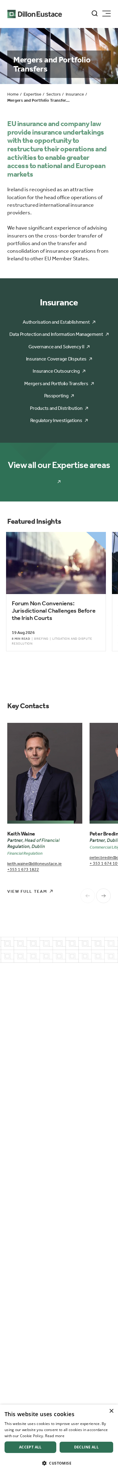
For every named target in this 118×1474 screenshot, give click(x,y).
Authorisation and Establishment (56, 322)
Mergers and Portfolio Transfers (56, 383)
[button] (59, 1463)
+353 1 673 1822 (23, 869)
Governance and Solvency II (56, 347)
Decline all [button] (86, 1447)
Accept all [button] (30, 1447)
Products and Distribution (56, 408)
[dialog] (59, 1439)
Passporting (56, 396)
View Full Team (27, 891)
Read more (54, 1435)
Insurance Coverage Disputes (56, 359)
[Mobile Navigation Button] (106, 13)
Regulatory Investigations (56, 420)
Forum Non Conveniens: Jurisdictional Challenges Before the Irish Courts (53, 610)
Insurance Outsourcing (56, 371)
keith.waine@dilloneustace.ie (34, 863)
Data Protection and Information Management (56, 334)
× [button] (111, 1411)
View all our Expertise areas (59, 465)
